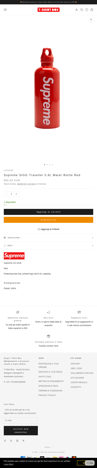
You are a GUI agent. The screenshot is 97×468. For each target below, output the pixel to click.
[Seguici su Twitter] (11, 441)
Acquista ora (48, 220)
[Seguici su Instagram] (17, 441)
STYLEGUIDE (77, 378)
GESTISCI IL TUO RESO (50, 372)
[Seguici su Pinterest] (23, 441)
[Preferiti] (87, 10)
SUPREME (8, 170)
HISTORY (75, 364)
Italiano (47, 447)
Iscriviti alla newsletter (21, 430)
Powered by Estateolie (56, 452)
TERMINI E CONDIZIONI (50, 390)
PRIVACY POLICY (47, 395)
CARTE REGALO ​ (79, 382)
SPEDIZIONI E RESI (48, 386)
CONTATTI (76, 387)
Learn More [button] (8, 464)
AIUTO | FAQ (44, 376)
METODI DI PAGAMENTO (51, 381)
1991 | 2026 (76, 368)
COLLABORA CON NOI (82, 373)
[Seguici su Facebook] (5, 441)
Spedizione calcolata (26, 184)
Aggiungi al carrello (48, 212)
